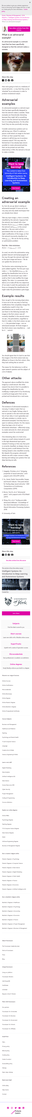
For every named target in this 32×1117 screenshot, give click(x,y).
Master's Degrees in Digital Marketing (12, 872)
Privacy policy (5, 1046)
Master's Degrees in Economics (10, 885)
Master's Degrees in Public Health (11, 876)
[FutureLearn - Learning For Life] (16, 1112)
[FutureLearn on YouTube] (19, 1107)
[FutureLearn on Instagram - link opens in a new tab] (12, 1107)
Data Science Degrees (8, 833)
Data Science (5, 781)
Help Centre (5, 1090)
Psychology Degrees (7, 820)
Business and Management (9, 724)
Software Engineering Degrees (10, 841)
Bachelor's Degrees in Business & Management (14, 928)
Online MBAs (5, 815)
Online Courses (6, 681)
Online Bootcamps (7, 694)
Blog (3, 959)
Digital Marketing (6, 768)
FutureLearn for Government (9, 1020)
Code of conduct (6, 1059)
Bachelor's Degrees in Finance (10, 919)
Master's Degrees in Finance (9, 880)
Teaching (4, 733)
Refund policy (5, 1050)
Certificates (5, 985)
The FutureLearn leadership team (11, 946)
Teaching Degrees (7, 824)
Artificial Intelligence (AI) (8, 776)
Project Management (7, 793)
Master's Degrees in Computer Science (12, 863)
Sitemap (4, 1068)
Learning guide (6, 981)
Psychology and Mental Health (10, 737)
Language (4, 746)
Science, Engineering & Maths (10, 754)
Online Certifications (7, 685)
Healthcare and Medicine (8, 728)
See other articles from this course (16, 560)
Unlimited (4, 989)
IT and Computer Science (8, 741)
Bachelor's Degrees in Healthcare (11, 902)
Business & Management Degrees (11, 845)
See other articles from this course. (19, 29)
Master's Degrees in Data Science (11, 867)
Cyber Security (6, 789)
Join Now (16, 613)
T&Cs (3, 1042)
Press (3, 955)
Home (3, 15)
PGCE (3, 837)
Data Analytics (6, 772)
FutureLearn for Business (9, 1016)
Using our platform (7, 972)
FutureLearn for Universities (9, 1011)
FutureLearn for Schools (8, 1024)
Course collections (7, 802)
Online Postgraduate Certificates (11, 711)
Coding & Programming (8, 798)
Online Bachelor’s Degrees (9, 707)
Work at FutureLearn (7, 950)
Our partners (5, 1007)
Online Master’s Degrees (8, 702)
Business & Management (14, 15)
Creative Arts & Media (8, 750)
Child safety (5, 1085)
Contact (4, 1094)
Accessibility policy (7, 1063)
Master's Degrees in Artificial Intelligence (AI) (14, 889)
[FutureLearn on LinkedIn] (23, 1107)
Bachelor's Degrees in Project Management (13, 924)
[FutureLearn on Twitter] (16, 1107)
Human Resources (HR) (8, 785)
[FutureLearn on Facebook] (8, 1107)
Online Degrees (6, 698)
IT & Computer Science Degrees (10, 828)
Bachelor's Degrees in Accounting (11, 911)
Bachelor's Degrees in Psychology (11, 907)
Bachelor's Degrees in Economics (11, 915)
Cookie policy (5, 1055)
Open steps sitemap (7, 1072)
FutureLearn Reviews (7, 976)
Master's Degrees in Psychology (10, 859)
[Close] (30, 2)
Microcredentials (6, 689)
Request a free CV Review (9, 994)
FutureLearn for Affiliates (9, 1029)
